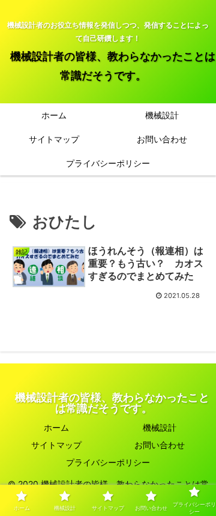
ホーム (56, 427)
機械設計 (159, 427)
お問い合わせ (159, 445)
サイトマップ (56, 445)
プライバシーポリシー (108, 462)
